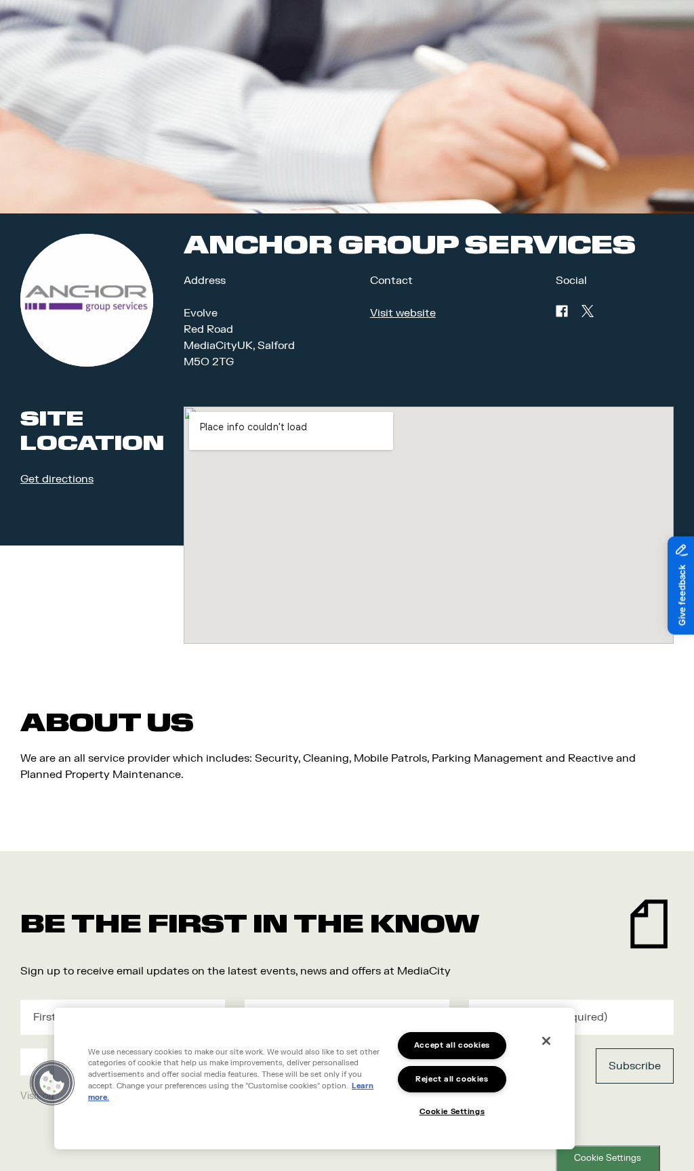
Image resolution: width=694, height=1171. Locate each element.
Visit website (403, 313)
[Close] (546, 1041)
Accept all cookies (452, 1045)
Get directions (57, 479)
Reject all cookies (451, 1079)
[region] (314, 1078)
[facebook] (562, 311)
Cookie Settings (607, 1158)
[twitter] (587, 311)
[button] (52, 1083)
